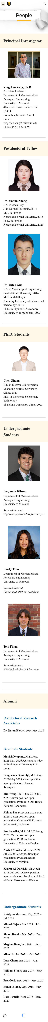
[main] (24, 16)
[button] (3, 3)
